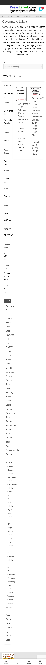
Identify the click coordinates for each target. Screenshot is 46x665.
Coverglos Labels (8, 479)
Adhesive (7, 306)
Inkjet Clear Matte (7, 355)
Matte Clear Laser (7, 401)
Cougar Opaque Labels (8, 470)
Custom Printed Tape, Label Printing (7, 384)
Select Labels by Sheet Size (7, 631)
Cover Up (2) (6, 162)
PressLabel (8, 549)
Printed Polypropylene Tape (7, 413)
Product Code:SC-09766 (22, 127)
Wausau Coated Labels (8, 599)
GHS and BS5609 (7, 343)
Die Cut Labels (7, 314)
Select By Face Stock (7, 613)
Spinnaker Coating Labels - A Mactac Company (8, 563)
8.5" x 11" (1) (7, 289)
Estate (7, 323)
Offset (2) (6, 257)
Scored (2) (7, 197)
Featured (7, 335)
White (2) (6, 142)
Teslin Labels (8, 590)
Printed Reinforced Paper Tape (7, 427)
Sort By (7, 62)
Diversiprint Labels (8, 533)
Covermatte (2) (9, 112)
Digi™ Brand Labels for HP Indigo (8, 519)
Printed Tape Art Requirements (7, 444)
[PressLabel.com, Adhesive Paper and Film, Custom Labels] (23, 9)
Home (4, 16)
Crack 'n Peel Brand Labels (8, 499)
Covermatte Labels (8, 486)
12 (10, 76)
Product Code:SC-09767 (36, 126)
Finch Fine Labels (8, 542)
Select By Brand (16, 16)
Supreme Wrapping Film (8, 581)
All (20, 76)
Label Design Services (7, 368)
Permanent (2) (9, 95)
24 (15, 76)
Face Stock (7, 329)
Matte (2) (6, 180)
